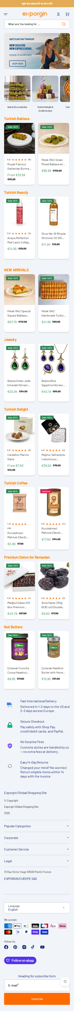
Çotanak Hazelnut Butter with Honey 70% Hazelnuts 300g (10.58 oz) (53, 670)
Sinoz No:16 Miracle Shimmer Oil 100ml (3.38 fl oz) (54, 236)
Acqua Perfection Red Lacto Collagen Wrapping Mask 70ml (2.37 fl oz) (19, 240)
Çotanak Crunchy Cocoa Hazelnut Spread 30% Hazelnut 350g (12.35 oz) (18, 670)
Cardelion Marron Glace (18, 457)
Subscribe (37, 999)
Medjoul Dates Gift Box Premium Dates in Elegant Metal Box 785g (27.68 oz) (18, 605)
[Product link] (19, 154)
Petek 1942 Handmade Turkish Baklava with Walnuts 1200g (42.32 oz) (53, 313)
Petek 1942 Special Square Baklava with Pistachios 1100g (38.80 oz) (18, 313)
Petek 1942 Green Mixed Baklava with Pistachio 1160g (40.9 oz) (53, 162)
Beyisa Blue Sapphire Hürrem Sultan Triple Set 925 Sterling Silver (53, 383)
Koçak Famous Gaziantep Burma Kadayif (18, 166)
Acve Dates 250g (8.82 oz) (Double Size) (52, 605)
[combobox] (37, 24)
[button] (5, 14)
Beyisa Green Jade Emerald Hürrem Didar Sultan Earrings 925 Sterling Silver (18, 383)
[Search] (64, 24)
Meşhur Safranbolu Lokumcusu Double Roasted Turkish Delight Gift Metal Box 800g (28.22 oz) (54, 457)
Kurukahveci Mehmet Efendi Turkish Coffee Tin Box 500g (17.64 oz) (53, 531)
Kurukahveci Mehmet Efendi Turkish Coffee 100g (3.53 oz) (16, 535)
